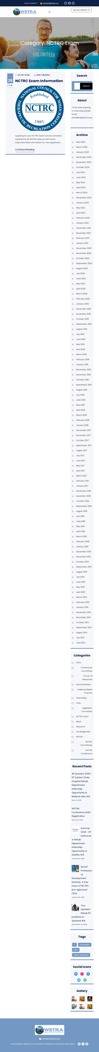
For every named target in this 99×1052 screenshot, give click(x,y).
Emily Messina (43, 75)
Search (86, 86)
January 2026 (82, 152)
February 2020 (83, 298)
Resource (80, 726)
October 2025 (82, 167)
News (78, 721)
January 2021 (82, 243)
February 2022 (83, 217)
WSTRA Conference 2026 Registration (81, 812)
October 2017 (82, 440)
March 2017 (81, 475)
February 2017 (82, 480)
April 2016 (80, 531)
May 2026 (80, 142)
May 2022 (80, 207)
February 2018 (82, 420)
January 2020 (82, 303)
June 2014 (80, 642)
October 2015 (82, 561)
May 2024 (80, 182)
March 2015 (81, 597)
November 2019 (83, 314)
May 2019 (80, 344)
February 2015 (82, 602)
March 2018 (81, 415)
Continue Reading (24, 149)
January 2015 (82, 607)
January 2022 (82, 223)
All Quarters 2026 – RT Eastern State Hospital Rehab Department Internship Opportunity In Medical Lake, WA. (82, 785)
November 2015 (83, 556)
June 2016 (80, 521)
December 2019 (83, 309)
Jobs (78, 703)
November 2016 (83, 496)
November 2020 (83, 253)
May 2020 (80, 283)
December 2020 (84, 248)
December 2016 (83, 491)
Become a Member (80, 10)
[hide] (97, 54)
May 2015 (80, 587)
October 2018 (82, 379)
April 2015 (80, 592)
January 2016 (82, 546)
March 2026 (81, 147)
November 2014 (83, 617)
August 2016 (81, 511)
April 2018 (80, 410)
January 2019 (82, 364)
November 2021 (83, 233)
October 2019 (82, 319)
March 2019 (81, 354)
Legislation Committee (86, 710)
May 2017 (80, 465)
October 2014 (82, 622)
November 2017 (83, 435)
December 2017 (83, 430)
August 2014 (81, 632)
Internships (81, 698)
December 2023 (83, 197)
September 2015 (84, 566)
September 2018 (84, 384)
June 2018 (80, 400)
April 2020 (80, 288)
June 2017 (80, 460)
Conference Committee (86, 669)
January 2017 (82, 486)
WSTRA (79, 736)
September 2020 (84, 263)
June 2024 (81, 177)
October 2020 (82, 258)
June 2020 (81, 278)
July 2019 (80, 334)
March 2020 (81, 293)
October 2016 (82, 501)
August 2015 (81, 571)
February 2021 (82, 238)
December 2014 (83, 612)
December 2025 (84, 157)
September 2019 (84, 324)
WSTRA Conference (86, 752)
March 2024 (81, 192)
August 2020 (82, 268)
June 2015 (80, 582)
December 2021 (83, 228)
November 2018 (83, 374)
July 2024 (80, 172)
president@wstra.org (50, 3)
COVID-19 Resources (87, 678)
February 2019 (82, 359)
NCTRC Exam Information (39, 81)
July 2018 (80, 394)
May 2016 (80, 526)
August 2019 (81, 329)
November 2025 (83, 162)
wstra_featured (81, 955)
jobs (76, 949)
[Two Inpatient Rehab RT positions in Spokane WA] (75, 908)
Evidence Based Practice (84, 691)
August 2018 (81, 389)
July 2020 (80, 273)
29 (10, 80)
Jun (10, 85)
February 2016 (82, 541)
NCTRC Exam (24, 75)
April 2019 (80, 349)
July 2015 (80, 577)
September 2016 (84, 506)
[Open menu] (49, 11)
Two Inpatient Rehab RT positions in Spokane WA (81, 913)
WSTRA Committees (86, 743)
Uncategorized (83, 731)
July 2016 (80, 516)
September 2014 (84, 627)
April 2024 (81, 187)
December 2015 (83, 551)
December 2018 (83, 369)
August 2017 (81, 450)
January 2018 (82, 425)
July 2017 (80, 455)
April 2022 (80, 212)
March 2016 (81, 536)
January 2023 (82, 202)
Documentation (83, 684)
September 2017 (84, 445)
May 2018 (80, 405)
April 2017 (80, 470)
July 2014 (80, 637)
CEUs (78, 662)
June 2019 (80, 339)
